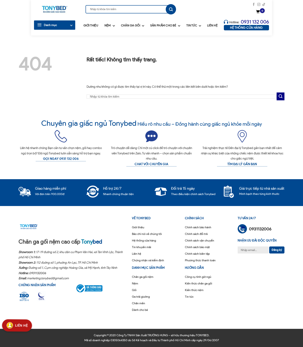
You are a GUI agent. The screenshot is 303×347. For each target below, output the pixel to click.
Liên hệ (212, 25)
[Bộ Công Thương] (92, 288)
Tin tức (191, 25)
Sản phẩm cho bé (163, 25)
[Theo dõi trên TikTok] (263, 5)
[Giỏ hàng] (258, 12)
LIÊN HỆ (21, 324)
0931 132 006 (255, 22)
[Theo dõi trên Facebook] (253, 5)
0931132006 (37, 273)
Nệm (108, 25)
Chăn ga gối (130, 25)
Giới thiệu (90, 25)
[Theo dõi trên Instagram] (258, 5)
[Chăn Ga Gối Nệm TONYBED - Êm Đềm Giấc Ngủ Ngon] (54, 9)
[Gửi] (171, 9)
